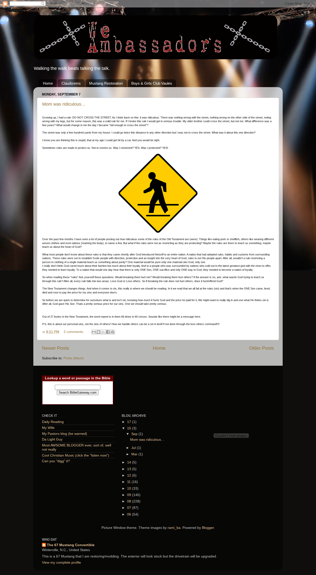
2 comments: (74, 332)
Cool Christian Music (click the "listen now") (75, 455)
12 (129, 475)
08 (129, 501)
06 (129, 514)
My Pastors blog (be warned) (64, 434)
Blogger (208, 528)
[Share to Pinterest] (112, 331)
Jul (134, 448)
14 (129, 462)
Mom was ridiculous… (64, 104)
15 (129, 428)
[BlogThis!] (98, 331)
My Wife (48, 428)
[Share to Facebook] (107, 331)
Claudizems (71, 83)
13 (129, 469)
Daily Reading (53, 422)
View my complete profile (61, 562)
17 (129, 422)
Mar (134, 454)
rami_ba (174, 528)
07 (129, 508)
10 (129, 488)
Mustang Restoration (106, 83)
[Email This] (93, 331)
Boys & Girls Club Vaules (151, 83)
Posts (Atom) (73, 358)
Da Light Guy (52, 439)
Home (48, 83)
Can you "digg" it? (56, 461)
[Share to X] (103, 331)
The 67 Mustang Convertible (71, 545)
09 (129, 495)
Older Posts (261, 348)
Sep (134, 434)
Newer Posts (55, 348)
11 (129, 482)
